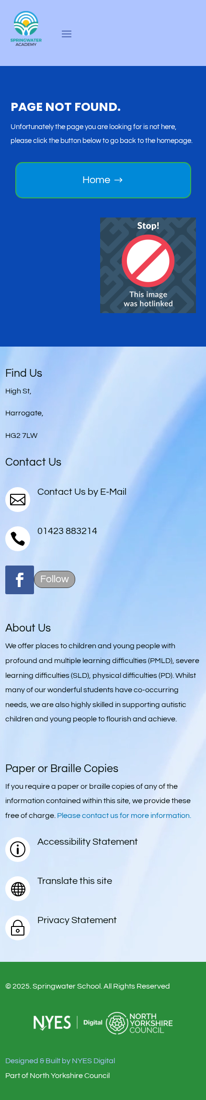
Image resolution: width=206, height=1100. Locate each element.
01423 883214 (67, 531)
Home (96, 179)
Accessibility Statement (87, 842)
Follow (54, 579)
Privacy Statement (77, 920)
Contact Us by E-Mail (81, 492)
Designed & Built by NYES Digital (60, 1061)
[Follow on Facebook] (19, 580)
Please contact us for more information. (124, 815)
